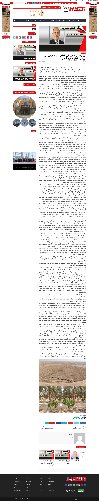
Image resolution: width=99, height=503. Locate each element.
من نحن (31, 499)
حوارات (15, 487)
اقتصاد (52, 20)
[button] (24, 107)
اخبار (77, 20)
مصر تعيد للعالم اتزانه (29, 58)
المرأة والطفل (51, 490)
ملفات (49, 478)
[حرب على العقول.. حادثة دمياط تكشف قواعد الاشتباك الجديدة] (62, 455)
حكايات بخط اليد (17, 490)
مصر (73, 20)
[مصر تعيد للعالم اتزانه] (24, 52)
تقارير (63, 20)
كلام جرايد (16, 484)
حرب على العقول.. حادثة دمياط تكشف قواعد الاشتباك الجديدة (63, 462)
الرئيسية (83, 20)
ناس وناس (28, 490)
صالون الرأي (28, 481)
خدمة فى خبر (37, 20)
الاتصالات (15, 478)
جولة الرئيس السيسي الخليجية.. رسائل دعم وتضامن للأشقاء (69, 3)
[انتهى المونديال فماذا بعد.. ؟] (78, 455)
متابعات (40, 484)
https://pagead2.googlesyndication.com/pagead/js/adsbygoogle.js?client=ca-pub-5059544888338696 (75, 1)
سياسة (57, 20)
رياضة (44, 20)
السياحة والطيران (17, 481)
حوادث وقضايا (51, 481)
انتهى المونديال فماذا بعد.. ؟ (79, 460)
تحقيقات (68, 20)
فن (48, 20)
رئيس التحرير (80, 24)
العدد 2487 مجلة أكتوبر (78, 427)
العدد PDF (28, 484)
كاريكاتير (27, 487)
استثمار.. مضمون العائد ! (47, 427)
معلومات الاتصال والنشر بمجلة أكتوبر (21, 499)
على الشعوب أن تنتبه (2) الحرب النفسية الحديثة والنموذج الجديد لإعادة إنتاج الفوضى (47, 463)
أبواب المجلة (28, 20)
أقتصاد (49, 484)
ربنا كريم (41, 481)
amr (85, 63)
